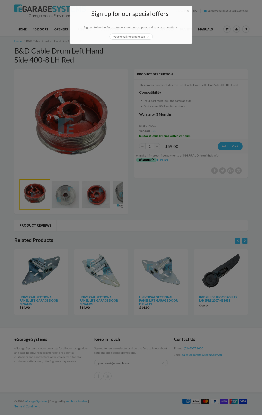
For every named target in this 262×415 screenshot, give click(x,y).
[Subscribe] (147, 37)
